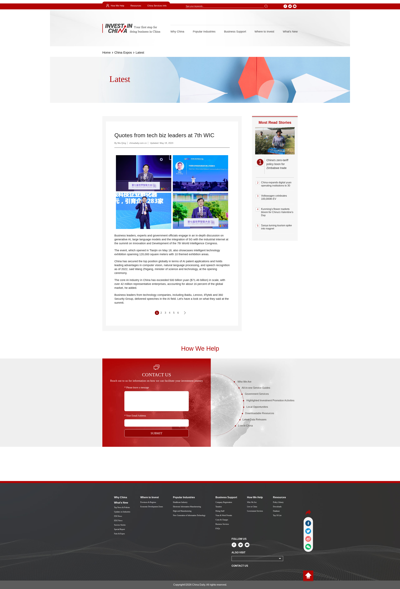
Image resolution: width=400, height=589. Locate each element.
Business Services (222, 524)
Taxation (218, 507)
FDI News (118, 516)
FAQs (217, 528)
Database (276, 511)
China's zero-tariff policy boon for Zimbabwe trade (277, 164)
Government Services (257, 394)
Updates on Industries (122, 512)
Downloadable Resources (259, 413)
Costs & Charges (221, 520)
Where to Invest (264, 31)
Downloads (277, 507)
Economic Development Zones (151, 507)
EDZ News (118, 520)
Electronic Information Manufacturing (187, 507)
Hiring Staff (219, 511)
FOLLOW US (239, 539)
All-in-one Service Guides (256, 387)
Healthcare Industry (180, 502)
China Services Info (157, 5)
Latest (140, 52)
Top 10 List (277, 515)
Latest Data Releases (254, 419)
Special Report (119, 529)
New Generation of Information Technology (189, 515)
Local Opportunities (257, 407)
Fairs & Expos (119, 534)
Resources (135, 5)
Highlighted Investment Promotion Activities (270, 400)
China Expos (123, 52)
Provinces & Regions (148, 502)
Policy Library (278, 502)
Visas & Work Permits (223, 515)
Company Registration (223, 502)
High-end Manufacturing (182, 511)
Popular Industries (204, 31)
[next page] (185, 313)
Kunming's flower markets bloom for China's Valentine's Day (277, 212)
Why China (177, 31)
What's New (290, 31)
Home (106, 52)
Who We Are (244, 381)
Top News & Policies (122, 507)
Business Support (235, 31)
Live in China (245, 425)
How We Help (117, 5)
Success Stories (120, 525)
